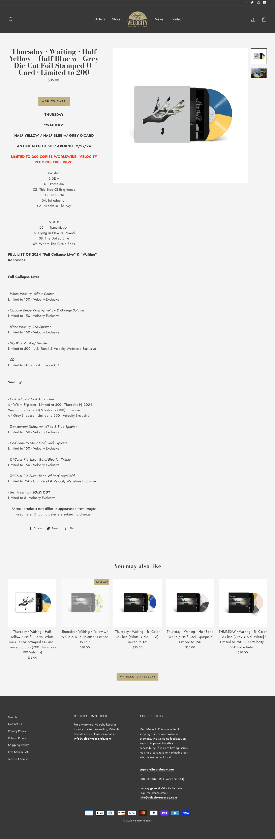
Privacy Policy (17, 731)
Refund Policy (17, 738)
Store (116, 19)
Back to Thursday (140, 676)
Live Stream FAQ (18, 752)
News (159, 19)
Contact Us (15, 724)
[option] (180, 115)
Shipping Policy (18, 745)
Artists (100, 19)
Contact (177, 19)
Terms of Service (18, 759)
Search (12, 717)
